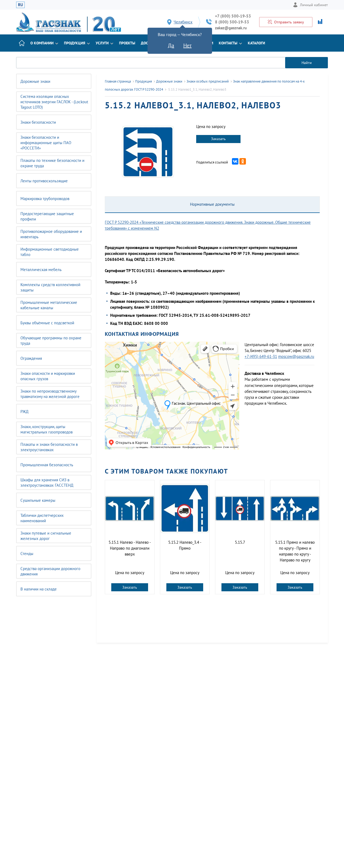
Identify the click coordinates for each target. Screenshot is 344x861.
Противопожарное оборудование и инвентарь (51, 234)
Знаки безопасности (38, 122)
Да (171, 45)
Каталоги (256, 43)
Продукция (74, 43)
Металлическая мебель (41, 269)
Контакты (228, 43)
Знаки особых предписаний (208, 81)
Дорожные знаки (35, 81)
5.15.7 (240, 542)
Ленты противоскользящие (44, 180)
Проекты (127, 43)
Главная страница (118, 81)
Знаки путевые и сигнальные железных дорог (45, 536)
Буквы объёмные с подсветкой (47, 322)
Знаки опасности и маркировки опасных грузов (47, 376)
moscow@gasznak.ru (296, 356)
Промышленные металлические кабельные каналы (48, 305)
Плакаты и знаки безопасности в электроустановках (49, 447)
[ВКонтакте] (235, 161)
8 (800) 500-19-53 (232, 21)
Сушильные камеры (37, 500)
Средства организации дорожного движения (50, 571)
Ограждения (31, 358)
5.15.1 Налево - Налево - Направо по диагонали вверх (130, 548)
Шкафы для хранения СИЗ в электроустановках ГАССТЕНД (46, 482)
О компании (41, 43)
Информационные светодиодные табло (49, 252)
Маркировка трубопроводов (44, 198)
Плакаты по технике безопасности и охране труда (52, 163)
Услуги (102, 43)
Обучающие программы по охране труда (50, 340)
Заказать (218, 138)
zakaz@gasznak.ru (231, 27)
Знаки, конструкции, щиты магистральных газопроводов (46, 429)
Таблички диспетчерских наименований (42, 518)
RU (20, 4)
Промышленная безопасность (46, 464)
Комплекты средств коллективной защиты (50, 287)
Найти (307, 62)
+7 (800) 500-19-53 (233, 16)
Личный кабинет (314, 4)
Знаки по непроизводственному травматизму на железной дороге (50, 394)
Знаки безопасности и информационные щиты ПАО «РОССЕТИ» (45, 143)
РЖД (24, 411)
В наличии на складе (38, 589)
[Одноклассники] (242, 161)
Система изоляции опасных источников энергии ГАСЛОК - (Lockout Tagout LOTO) (54, 102)
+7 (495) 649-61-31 (261, 356)
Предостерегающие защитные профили (47, 216)
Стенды (26, 553)
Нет (187, 45)
